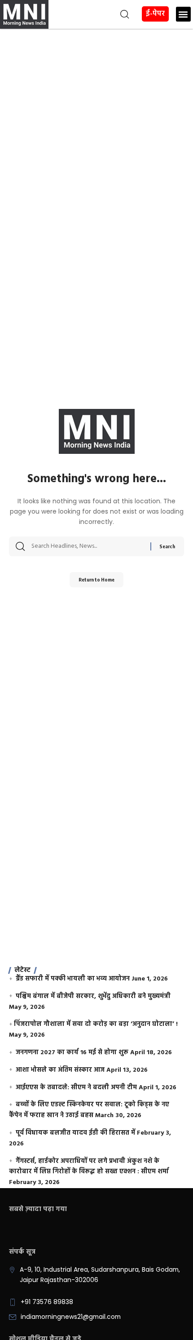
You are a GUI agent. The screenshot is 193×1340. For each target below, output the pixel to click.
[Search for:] (87, 546)
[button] (90, 14)
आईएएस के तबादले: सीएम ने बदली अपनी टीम (76, 1088)
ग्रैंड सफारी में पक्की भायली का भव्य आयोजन (73, 979)
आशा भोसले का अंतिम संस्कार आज (60, 1070)
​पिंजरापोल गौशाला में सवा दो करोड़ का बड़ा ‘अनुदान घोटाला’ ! (96, 1024)
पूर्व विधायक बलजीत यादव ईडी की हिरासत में (75, 1133)
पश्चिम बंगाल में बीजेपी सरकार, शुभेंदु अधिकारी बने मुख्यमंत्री (93, 996)
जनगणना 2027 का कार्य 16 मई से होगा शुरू (72, 1052)
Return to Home (96, 579)
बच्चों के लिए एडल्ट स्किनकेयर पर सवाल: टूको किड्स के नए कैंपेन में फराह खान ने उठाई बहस (89, 1110)
